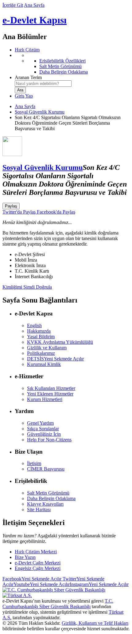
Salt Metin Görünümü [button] (48, 493)
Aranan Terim (28, 77)
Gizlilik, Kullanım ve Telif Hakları (95, 623)
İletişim (34, 463)
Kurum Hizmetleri (44, 399)
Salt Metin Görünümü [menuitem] (60, 66)
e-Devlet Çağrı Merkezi (37, 562)
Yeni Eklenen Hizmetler (50, 393)
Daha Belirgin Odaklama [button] (51, 498)
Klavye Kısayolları (45, 504)
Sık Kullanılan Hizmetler (51, 388)
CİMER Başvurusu (45, 468)
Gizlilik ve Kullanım (47, 347)
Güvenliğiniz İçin (44, 434)
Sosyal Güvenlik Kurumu (39, 111)
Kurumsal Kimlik (44, 364)
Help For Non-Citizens (49, 439)
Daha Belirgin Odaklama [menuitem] (63, 71)
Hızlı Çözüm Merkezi (36, 551)
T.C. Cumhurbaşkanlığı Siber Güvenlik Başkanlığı (57, 603)
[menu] (72, 64)
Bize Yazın (25, 557)
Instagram (99, 584)
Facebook (31, 578)
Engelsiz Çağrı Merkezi (37, 568)
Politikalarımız (41, 353)
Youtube (42, 584)
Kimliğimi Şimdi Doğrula (27, 287)
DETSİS (55, 358)
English (34, 325)
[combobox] (43, 83)
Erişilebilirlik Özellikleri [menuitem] (62, 60)
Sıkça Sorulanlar (43, 428)
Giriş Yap (24, 95)
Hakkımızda (39, 331)
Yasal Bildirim (41, 336)
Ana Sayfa (34, 5)
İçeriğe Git (12, 5)
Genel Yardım (40, 423)
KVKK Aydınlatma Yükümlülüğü (60, 342)
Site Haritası (39, 509)
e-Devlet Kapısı (34, 20)
